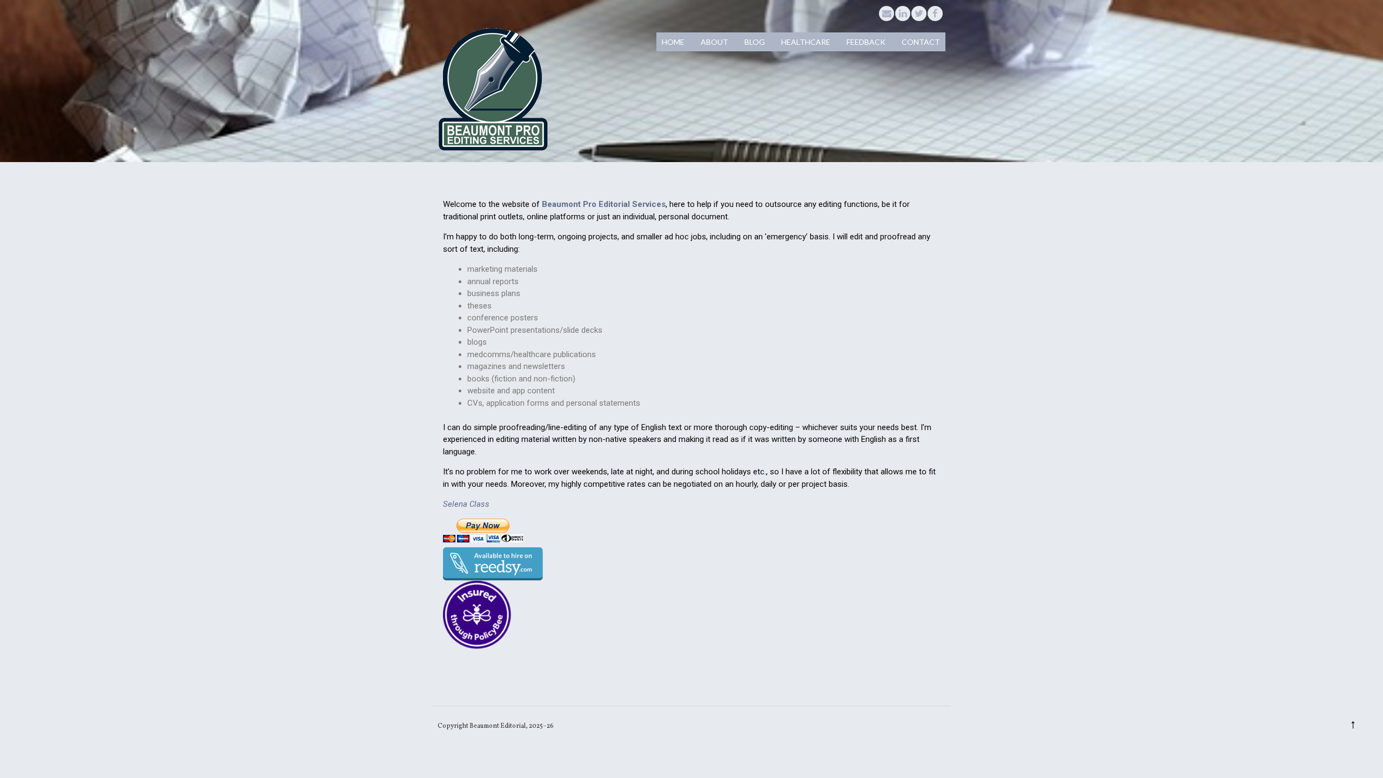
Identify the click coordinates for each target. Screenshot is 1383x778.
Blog (754, 41)
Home (673, 41)
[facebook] (935, 13)
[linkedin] (903, 13)
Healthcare (805, 41)
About (714, 41)
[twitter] (919, 13)
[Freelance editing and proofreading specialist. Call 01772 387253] (493, 150)
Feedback (866, 41)
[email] (886, 13)
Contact (921, 41)
